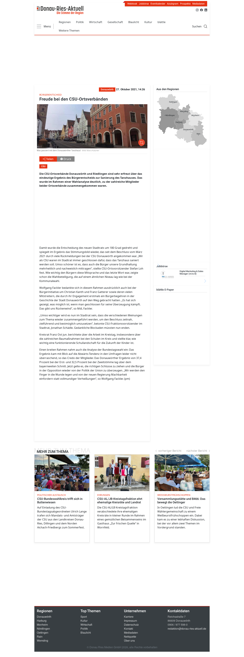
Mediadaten (198, 3)
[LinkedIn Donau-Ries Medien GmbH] (205, 9)
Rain (39, 636)
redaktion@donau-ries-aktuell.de (187, 628)
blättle (161, 22)
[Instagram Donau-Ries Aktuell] (197, 9)
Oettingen (42, 632)
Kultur (148, 22)
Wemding (42, 640)
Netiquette (130, 636)
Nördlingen (43, 628)
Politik (80, 22)
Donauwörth (44, 616)
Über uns (129, 640)
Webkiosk (132, 3)
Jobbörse (144, 3)
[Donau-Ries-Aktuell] (60, 10)
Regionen (65, 22)
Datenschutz (131, 624)
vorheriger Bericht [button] (169, 451)
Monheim (42, 624)
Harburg (41, 620)
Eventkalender (158, 3)
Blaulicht (133, 22)
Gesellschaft (115, 22)
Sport (84, 616)
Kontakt (128, 628)
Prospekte (185, 3)
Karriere (128, 616)
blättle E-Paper (165, 289)
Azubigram (172, 3)
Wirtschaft (95, 22)
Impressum (130, 620)
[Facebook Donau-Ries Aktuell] (201, 9)
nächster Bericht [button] (196, 451)
